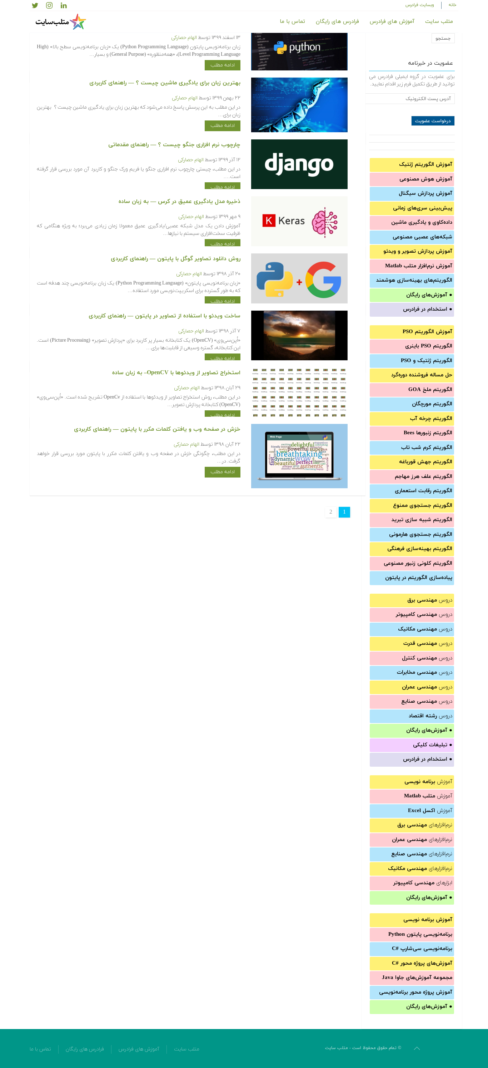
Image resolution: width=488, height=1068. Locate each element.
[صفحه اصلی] (62, 22)
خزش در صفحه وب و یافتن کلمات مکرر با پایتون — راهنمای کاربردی (157, 429)
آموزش (428, 782)
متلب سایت (439, 21)
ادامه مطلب (222, 65)
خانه (453, 5)
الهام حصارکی (184, 37)
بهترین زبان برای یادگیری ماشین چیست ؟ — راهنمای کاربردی (164, 83)
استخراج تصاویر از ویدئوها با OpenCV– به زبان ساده (176, 373)
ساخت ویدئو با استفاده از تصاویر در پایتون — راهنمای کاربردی (164, 316)
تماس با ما (292, 21)
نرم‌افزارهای (424, 825)
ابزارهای (422, 883)
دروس (429, 600)
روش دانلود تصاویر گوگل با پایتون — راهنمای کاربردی (175, 259)
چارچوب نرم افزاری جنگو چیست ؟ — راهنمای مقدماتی (174, 145)
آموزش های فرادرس (392, 21)
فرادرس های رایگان (337, 21)
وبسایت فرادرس (419, 5)
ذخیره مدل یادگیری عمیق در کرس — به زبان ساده (179, 202)
